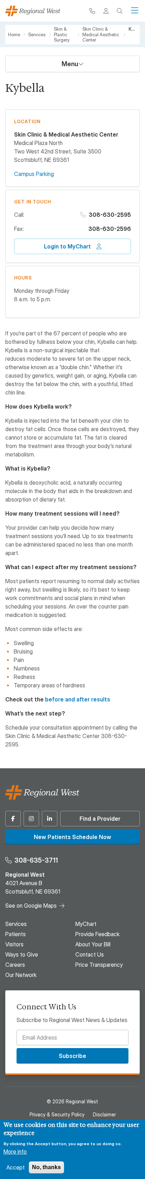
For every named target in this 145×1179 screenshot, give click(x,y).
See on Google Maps (31, 905)
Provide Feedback (97, 934)
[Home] (32, 11)
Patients (15, 934)
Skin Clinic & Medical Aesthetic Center (100, 34)
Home (14, 34)
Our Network (21, 974)
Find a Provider (100, 818)
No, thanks (46, 1167)
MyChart (85, 923)
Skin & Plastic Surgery (62, 34)
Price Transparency (99, 964)
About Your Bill (93, 944)
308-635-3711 (36, 860)
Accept (15, 1167)
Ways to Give (21, 954)
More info (15, 1151)
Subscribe (72, 1055)
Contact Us (89, 954)
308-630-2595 (110, 214)
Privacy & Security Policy (57, 1114)
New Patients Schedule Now (72, 836)
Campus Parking (34, 173)
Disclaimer (104, 1114)
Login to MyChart (67, 246)
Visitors (14, 944)
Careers (15, 964)
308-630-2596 (109, 228)
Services (37, 34)
